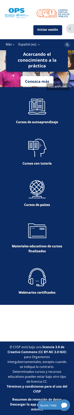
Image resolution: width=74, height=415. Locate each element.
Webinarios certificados (37, 292)
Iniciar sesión (47, 30)
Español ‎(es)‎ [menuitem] (27, 44)
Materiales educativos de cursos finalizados (37, 248)
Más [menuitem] (9, 44)
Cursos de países (37, 205)
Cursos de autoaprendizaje (37, 122)
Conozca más (37, 81)
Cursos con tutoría (37, 163)
